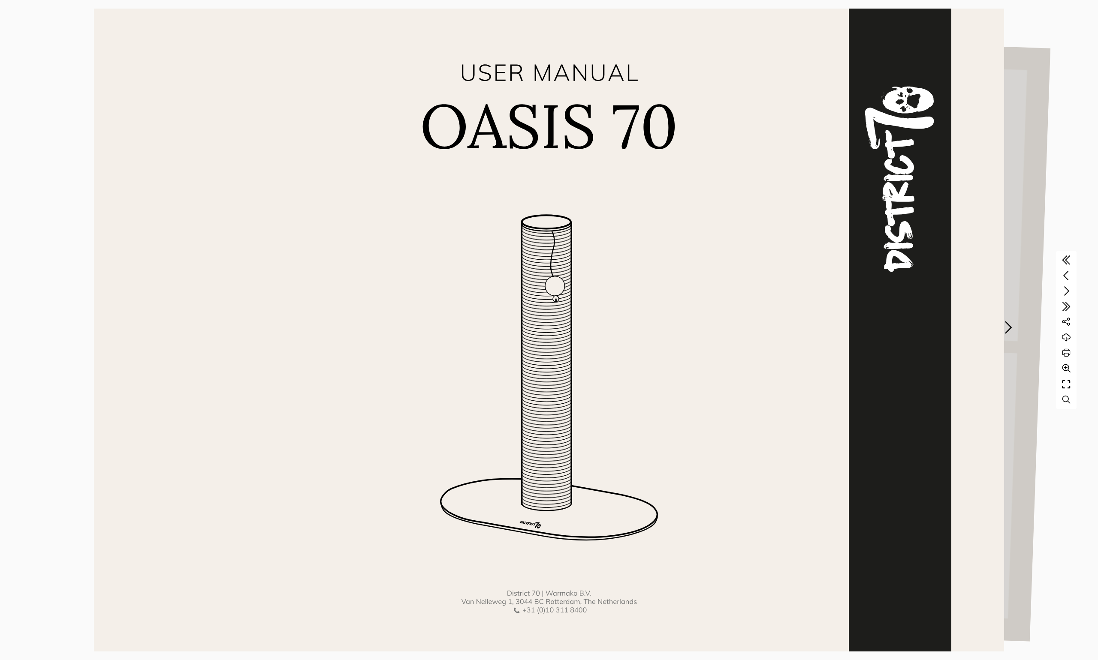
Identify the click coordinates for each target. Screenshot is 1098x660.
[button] (1008, 327)
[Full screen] (1066, 384)
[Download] (1066, 337)
